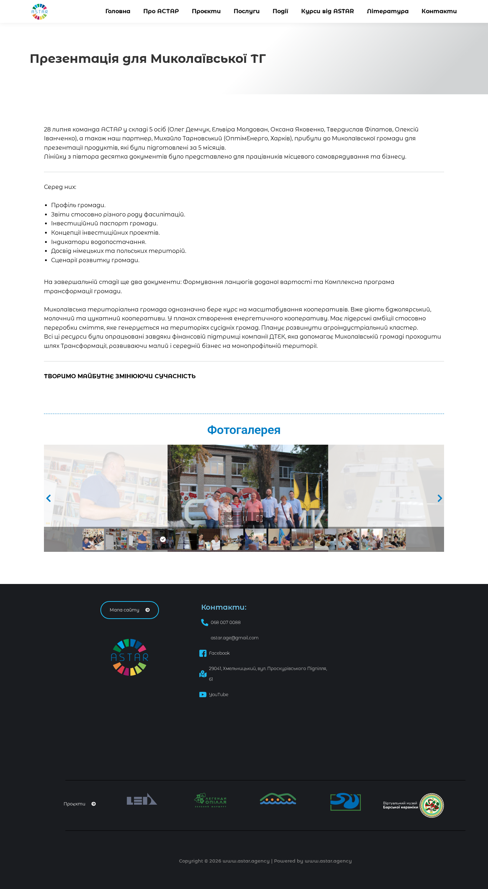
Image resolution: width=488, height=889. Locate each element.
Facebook (219, 653)
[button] (48, 498)
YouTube (218, 694)
